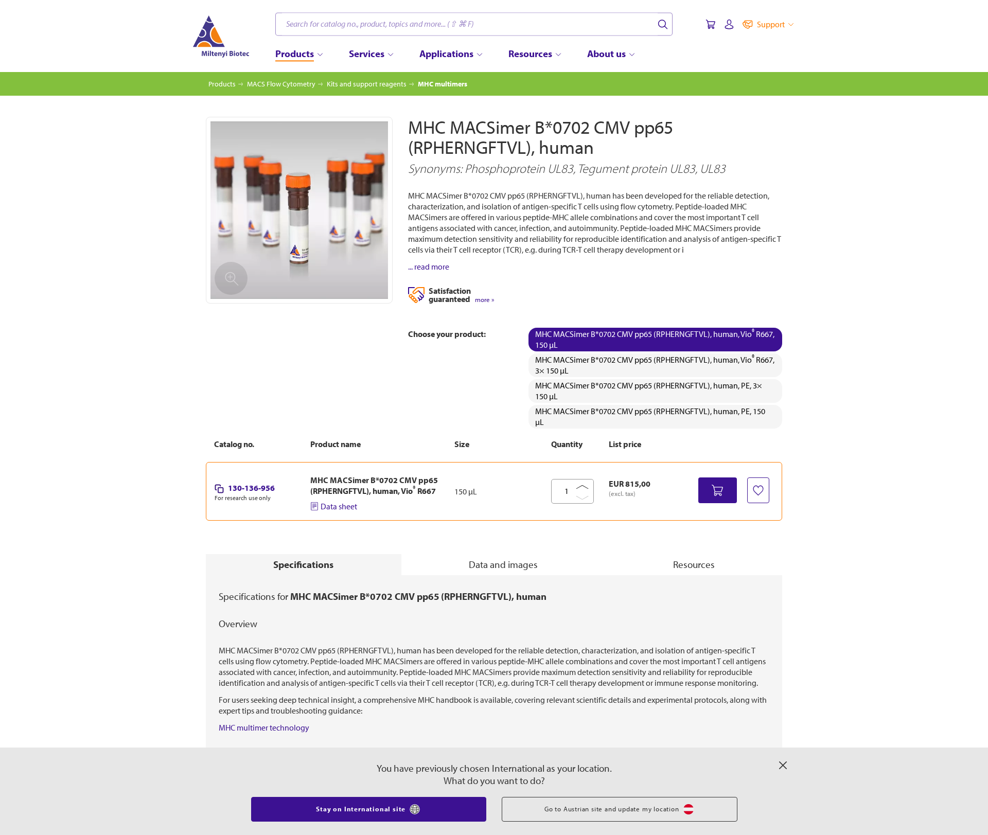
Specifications (303, 564)
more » (484, 299)
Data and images (503, 564)
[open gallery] (299, 210)
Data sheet (339, 506)
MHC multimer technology (264, 727)
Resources (694, 564)
